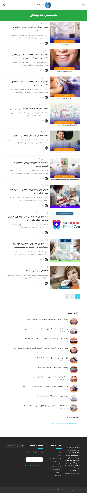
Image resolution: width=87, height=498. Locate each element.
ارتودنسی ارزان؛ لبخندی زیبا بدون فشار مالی (53, 367)
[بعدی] (67, 296)
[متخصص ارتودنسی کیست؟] (65, 277)
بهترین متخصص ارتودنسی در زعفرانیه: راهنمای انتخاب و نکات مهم (45, 386)
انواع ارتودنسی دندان (55, 458)
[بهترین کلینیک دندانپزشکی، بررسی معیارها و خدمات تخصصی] (65, 33)
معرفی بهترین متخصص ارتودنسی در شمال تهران (29, 108)
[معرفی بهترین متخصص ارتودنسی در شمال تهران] (65, 114)
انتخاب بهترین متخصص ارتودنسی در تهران (31, 135)
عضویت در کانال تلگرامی (13, 446)
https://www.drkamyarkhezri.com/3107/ (64, 424)
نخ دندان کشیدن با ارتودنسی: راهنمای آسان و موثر (51, 376)
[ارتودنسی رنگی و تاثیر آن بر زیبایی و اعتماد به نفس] (74, 360)
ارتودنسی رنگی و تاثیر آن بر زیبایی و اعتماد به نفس (50, 357)
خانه (60, 452)
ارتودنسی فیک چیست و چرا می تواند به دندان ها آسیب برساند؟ (46, 338)
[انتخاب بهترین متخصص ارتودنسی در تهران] (65, 142)
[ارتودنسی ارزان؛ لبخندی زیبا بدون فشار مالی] (74, 370)
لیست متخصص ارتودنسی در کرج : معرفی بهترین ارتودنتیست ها (46, 405)
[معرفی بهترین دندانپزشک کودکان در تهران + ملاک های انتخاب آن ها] (65, 196)
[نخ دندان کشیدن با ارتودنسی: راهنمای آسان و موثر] (74, 379)
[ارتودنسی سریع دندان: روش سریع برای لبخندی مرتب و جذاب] (74, 322)
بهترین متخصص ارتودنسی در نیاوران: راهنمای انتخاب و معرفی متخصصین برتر (41, 348)
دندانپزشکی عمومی (56, 466)
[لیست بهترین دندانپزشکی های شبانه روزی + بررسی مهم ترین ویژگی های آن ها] (65, 223)
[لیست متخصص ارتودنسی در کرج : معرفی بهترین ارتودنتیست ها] (74, 408)
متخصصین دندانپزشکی (55, 469)
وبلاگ (60, 455)
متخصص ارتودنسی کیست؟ (37, 270)
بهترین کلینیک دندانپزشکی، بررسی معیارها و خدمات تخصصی (47, 329)
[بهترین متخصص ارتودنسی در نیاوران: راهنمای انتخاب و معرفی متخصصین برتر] (65, 60)
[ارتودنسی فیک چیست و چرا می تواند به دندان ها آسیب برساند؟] (74, 341)
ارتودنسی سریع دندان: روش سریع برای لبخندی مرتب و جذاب (47, 319)
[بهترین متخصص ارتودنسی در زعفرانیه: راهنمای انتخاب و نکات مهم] (65, 88)
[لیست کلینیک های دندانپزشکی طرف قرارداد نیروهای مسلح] (65, 169)
